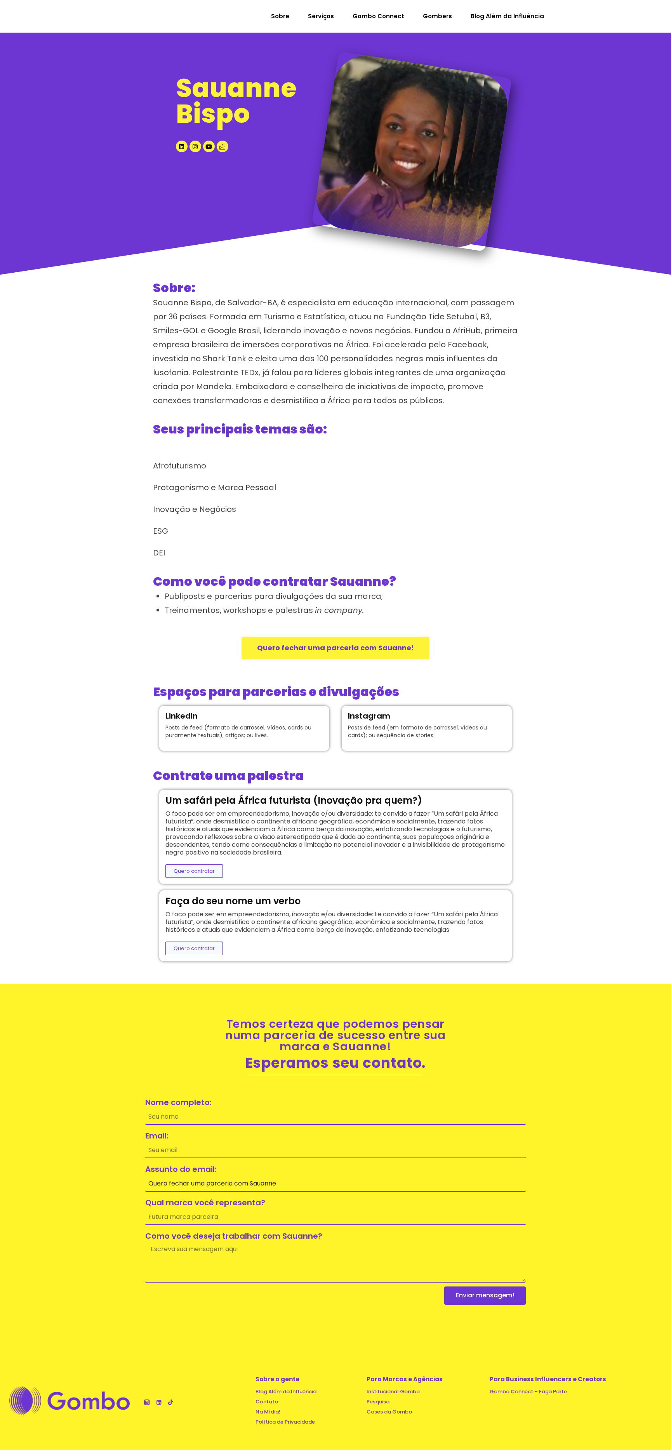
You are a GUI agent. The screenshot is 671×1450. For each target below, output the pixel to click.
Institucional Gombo (393, 1391)
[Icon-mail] (222, 146)
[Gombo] (156, 16)
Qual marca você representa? (205, 1202)
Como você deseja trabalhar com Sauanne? (233, 1236)
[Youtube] (209, 146)
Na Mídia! (268, 1411)
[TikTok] (170, 1402)
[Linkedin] (182, 146)
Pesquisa (378, 1401)
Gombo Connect (378, 16)
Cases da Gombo (389, 1411)
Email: (157, 1135)
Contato (267, 1401)
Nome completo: (178, 1102)
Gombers (437, 16)
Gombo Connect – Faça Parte (528, 1391)
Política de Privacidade (285, 1422)
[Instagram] (195, 146)
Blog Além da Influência (507, 16)
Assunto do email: (181, 1169)
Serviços (321, 16)
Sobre (280, 16)
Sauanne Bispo (236, 101)
